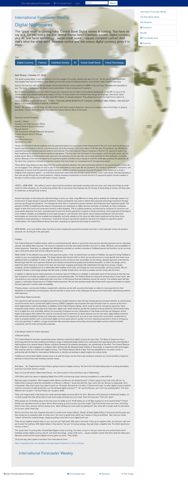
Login (77, 3)
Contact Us (147, 27)
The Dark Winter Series (149, 17)
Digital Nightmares (34, 24)
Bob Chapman (146, 22)
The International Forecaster (35, 3)
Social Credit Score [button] (91, 62)
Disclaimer (105, 473)
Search (113, 3)
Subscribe (146, 43)
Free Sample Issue (63, 3)
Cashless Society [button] (60, 62)
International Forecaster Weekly (42, 17)
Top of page (128, 473)
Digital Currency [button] (25, 62)
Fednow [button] (42, 62)
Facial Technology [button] (114, 62)
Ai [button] (75, 62)
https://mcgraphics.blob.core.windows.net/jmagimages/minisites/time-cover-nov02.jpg (49, 443)
